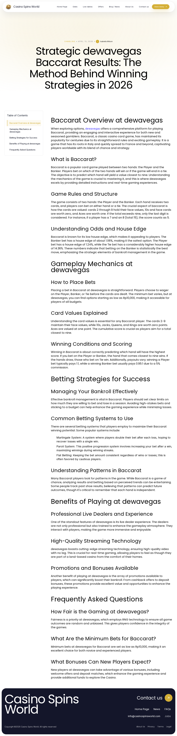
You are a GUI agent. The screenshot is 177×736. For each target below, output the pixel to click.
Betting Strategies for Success (23, 137)
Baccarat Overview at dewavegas (25, 123)
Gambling (69, 41)
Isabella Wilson (106, 41)
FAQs (168, 709)
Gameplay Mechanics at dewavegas (20, 130)
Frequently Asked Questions (22, 150)
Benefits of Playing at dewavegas (25, 143)
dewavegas (92, 128)
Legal (168, 726)
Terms (160, 726)
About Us (140, 726)
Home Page (142, 709)
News (156, 709)
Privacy (151, 726)
